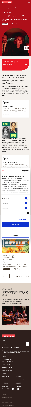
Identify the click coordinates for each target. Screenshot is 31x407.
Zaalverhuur (16, 347)
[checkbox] (2, 347)
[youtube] (13, 389)
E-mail (3, 340)
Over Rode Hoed (21, 380)
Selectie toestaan (15, 230)
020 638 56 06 (6, 364)
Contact (4, 373)
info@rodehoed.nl (7, 367)
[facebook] (8, 389)
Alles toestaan (15, 224)
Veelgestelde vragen (7, 370)
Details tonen (22, 219)
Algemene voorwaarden (7, 397)
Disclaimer (4, 400)
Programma (6, 347)
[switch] (27, 203)
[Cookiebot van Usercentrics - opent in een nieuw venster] (22, 170)
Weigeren (15, 235)
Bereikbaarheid (6, 383)
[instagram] (2, 389)
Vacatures (19, 386)
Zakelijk (18, 383)
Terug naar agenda (11, 8)
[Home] (7, 2)
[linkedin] (18, 389)
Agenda (4, 380)
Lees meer (6, 114)
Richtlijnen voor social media (8, 405)
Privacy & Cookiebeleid (7, 402)
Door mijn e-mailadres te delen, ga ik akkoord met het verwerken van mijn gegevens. (16, 351)
